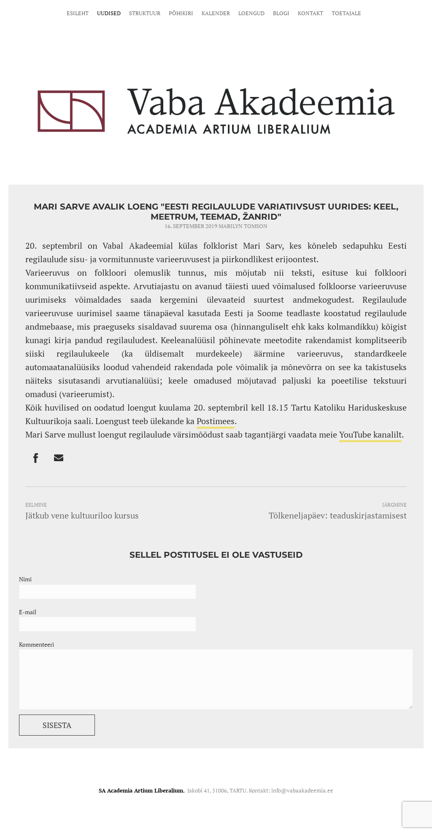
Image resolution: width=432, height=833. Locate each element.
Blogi (281, 13)
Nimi (25, 579)
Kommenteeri (36, 644)
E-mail (27, 612)
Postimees (216, 421)
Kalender (216, 13)
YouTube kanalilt (370, 434)
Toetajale (346, 13)
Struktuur (144, 13)
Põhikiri (181, 13)
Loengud (251, 13)
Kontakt (310, 13)
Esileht (78, 13)
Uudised (109, 13)
